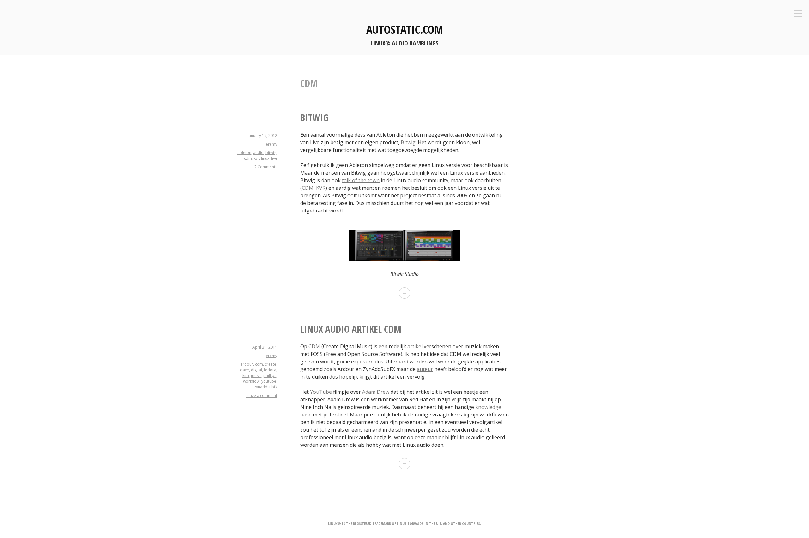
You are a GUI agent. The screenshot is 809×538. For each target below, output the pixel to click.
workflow (251, 381)
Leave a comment (261, 395)
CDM (307, 187)
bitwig (270, 152)
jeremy (271, 144)
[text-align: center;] (404, 258)
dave (244, 370)
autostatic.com (404, 29)
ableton (244, 152)
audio (258, 152)
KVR (320, 187)
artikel (415, 346)
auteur (425, 369)
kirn (245, 375)
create (270, 364)
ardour (246, 364)
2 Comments (265, 167)
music (256, 375)
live (274, 158)
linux (265, 158)
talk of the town (361, 180)
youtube (268, 381)
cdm (248, 158)
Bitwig (314, 117)
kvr (256, 158)
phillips (269, 375)
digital (256, 370)
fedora (270, 370)
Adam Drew (376, 391)
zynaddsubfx (265, 387)
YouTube (321, 391)
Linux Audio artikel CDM (350, 329)
